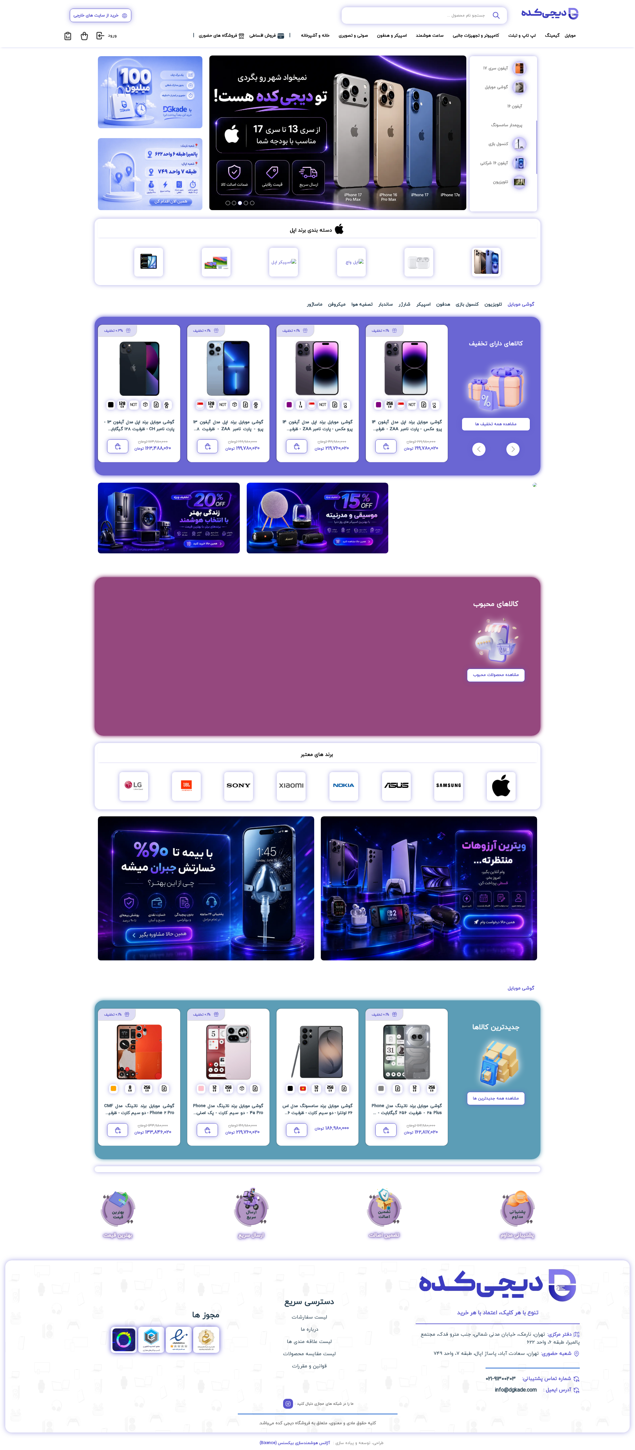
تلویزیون (500, 182)
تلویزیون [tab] (493, 304)
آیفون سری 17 (495, 68)
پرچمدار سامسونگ (506, 125)
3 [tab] (240, 203)
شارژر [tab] (404, 304)
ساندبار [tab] (385, 304)
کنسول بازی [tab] (467, 304)
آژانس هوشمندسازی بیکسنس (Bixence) (295, 1443)
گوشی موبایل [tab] (521, 304)
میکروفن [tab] (337, 304)
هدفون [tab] (443, 304)
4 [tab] (234, 203)
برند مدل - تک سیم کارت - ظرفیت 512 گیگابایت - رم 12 (407, 429)
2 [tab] (246, 203)
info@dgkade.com (516, 1390)
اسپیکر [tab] (423, 304)
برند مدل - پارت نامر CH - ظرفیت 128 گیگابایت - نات (139, 429)
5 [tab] (228, 203)
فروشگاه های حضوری (218, 36)
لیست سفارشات (309, 1317)
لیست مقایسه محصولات (309, 1354)
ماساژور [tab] (314, 304)
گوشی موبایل (496, 87)
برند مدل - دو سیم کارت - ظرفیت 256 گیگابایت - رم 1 (317, 429)
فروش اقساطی (262, 36)
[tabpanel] (337, 133)
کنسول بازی (498, 144)
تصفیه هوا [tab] (362, 304)
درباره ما (309, 1329)
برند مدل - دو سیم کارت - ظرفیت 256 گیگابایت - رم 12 (317, 1113)
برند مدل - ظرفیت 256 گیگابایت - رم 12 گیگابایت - (407, 1113)
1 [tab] (252, 203)
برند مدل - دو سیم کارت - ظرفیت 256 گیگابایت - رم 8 (139, 1113)
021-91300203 (501, 1379)
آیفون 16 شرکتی (494, 163)
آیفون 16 (514, 106)
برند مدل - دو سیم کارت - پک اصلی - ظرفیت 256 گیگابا (228, 1113)
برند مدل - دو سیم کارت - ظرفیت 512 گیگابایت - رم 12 (228, 429)
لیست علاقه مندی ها (309, 1341)
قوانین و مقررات (309, 1366)
